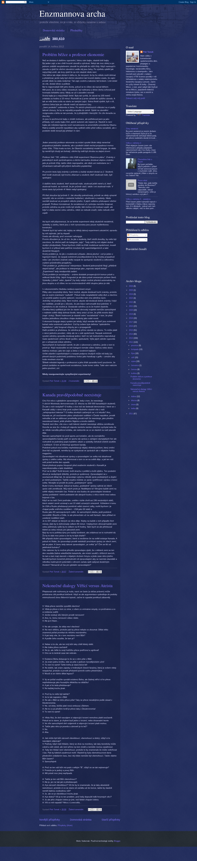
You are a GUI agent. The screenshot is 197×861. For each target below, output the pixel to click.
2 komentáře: (74, 381)
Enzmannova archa (72, 13)
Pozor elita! (142, 180)
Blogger (117, 841)
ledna (133, 408)
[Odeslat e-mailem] (85, 381)
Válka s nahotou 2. (134, 143)
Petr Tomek (148, 52)
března (134, 400)
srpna (133, 361)
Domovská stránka (53, 30)
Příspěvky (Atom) (65, 825)
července (135, 365)
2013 (131, 338)
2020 (131, 310)
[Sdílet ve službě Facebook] (93, 381)
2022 (131, 302)
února (133, 404)
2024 (131, 294)
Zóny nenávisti (132, 129)
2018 (131, 318)
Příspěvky (133, 235)
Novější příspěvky (49, 819)
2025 (131, 290)
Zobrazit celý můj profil (135, 98)
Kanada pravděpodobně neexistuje (71, 394)
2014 (131, 334)
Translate (146, 115)
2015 (131, 330)
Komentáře (134, 240)
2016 (131, 326)
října (133, 353)
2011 (131, 414)
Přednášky (76, 30)
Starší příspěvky (111, 819)
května (134, 373)
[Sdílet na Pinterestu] (96, 381)
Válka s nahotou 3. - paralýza (138, 199)
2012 (131, 342)
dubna (134, 396)
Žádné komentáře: (76, 572)
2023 (131, 298)
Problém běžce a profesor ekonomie (73, 54)
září (133, 357)
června (134, 369)
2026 (131, 286)
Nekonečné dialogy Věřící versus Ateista (77, 585)
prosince (135, 345)
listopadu (135, 349)
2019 (131, 314)
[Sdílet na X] (90, 381)
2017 (131, 322)
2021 (131, 306)
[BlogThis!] (88, 381)
